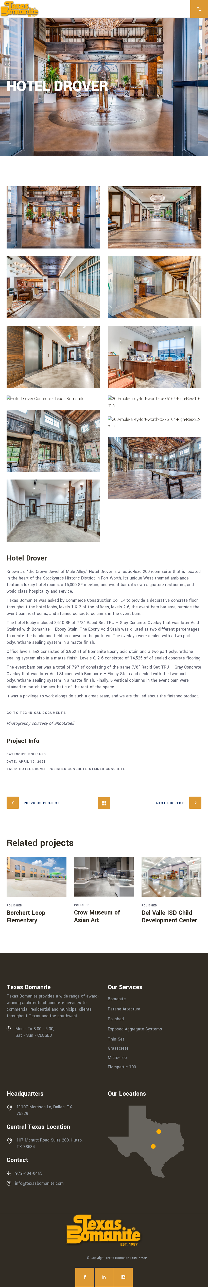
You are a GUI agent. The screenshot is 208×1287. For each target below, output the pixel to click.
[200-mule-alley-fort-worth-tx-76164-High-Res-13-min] (53, 217)
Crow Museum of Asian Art (97, 916)
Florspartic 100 (122, 1067)
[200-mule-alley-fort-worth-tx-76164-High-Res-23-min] (154, 468)
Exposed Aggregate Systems (135, 1029)
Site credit (139, 1258)
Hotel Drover (33, 769)
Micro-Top (117, 1058)
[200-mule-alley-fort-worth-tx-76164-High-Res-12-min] (53, 357)
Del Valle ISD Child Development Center (169, 917)
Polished (37, 754)
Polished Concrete (68, 769)
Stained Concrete (107, 769)
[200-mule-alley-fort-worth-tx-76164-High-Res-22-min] (154, 422)
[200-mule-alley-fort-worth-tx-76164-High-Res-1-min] (154, 217)
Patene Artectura (124, 1009)
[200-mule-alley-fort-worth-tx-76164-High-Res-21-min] (53, 441)
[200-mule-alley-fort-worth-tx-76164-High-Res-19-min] (154, 402)
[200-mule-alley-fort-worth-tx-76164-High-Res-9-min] (53, 287)
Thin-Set (116, 1039)
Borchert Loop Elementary (26, 917)
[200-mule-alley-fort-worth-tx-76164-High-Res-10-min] (154, 287)
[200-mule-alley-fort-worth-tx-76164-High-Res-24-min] (53, 511)
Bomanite (117, 999)
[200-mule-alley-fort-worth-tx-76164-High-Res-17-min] (53, 399)
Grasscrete (118, 1048)
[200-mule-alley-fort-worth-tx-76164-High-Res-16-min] (154, 357)
